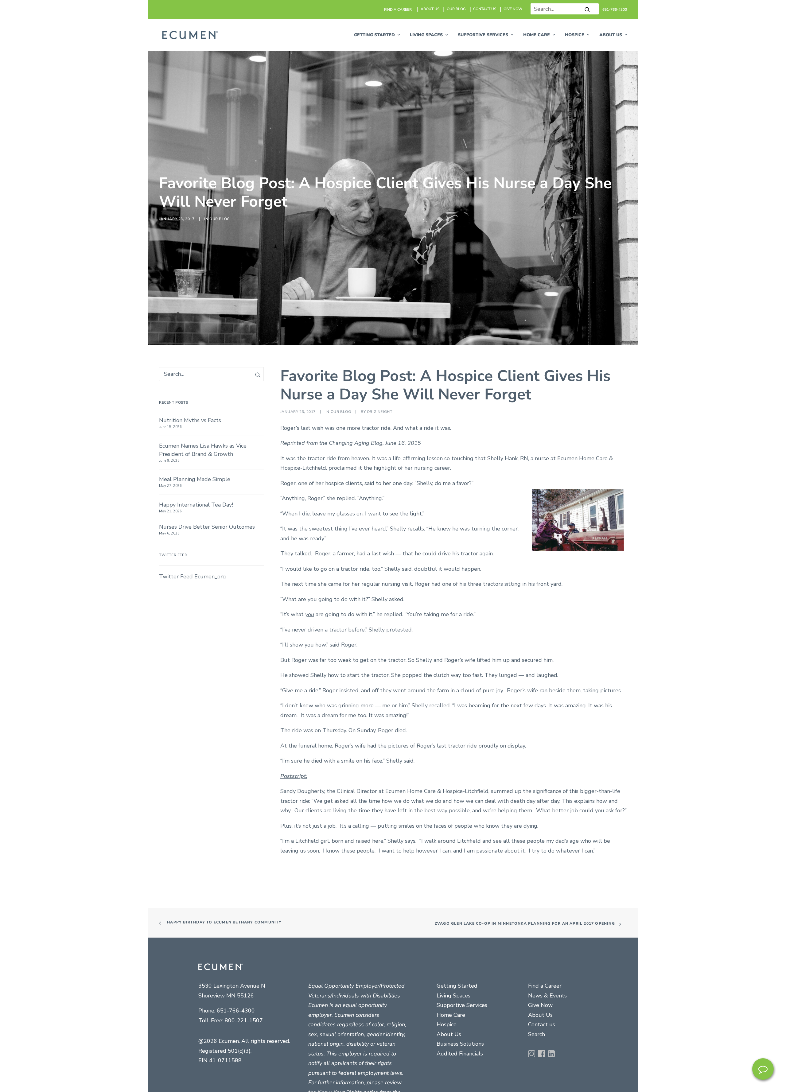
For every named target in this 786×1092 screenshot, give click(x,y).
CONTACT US (484, 8)
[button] (587, 9)
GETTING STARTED (374, 35)
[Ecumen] (189, 35)
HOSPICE (574, 35)
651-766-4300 (614, 9)
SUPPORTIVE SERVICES (483, 35)
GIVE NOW (513, 8)
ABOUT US (430, 8)
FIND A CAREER (398, 9)
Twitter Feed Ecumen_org (192, 887)
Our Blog (219, 374)
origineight (379, 722)
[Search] (562, 8)
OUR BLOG (456, 8)
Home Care (536, 35)
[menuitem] (398, 9)
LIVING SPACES (426, 35)
